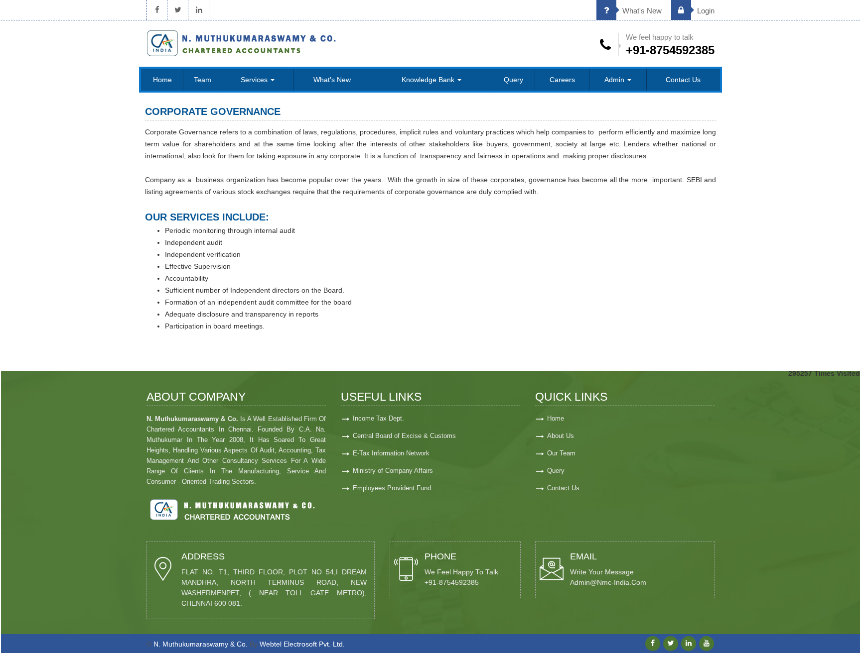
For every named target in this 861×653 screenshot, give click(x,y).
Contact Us (683, 80)
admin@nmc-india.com (608, 582)
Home (162, 80)
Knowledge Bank (429, 80)
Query (513, 80)
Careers (562, 80)
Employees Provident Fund (392, 488)
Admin (615, 80)
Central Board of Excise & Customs (404, 435)
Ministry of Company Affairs (393, 470)
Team (202, 80)
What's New (641, 10)
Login (705, 10)
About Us (560, 435)
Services (255, 80)
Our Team (561, 453)
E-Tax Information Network (391, 453)
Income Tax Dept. (378, 418)
